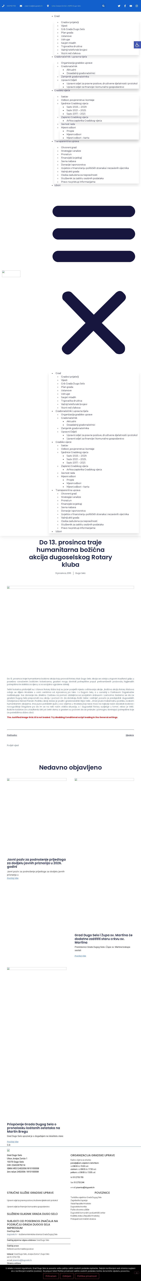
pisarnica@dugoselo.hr (22, 1260)
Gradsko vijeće (62, 90)
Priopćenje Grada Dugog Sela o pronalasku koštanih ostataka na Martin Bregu (33, 1128)
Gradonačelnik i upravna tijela (70, 56)
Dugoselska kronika (78, 1207)
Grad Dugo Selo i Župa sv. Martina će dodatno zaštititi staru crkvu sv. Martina (103, 939)
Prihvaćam (51, 1276)
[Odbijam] (136, 1273)
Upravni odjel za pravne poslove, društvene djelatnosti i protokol (32, 1200)
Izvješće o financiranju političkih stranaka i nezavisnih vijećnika (95, 168)
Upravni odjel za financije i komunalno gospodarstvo (95, 87)
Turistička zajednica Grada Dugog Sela (85, 1197)
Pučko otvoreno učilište (79, 1210)
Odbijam (67, 1276)
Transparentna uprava (66, 141)
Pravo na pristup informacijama (78, 182)
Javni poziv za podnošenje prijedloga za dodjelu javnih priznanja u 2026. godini (36, 863)
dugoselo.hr (12, 1234)
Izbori (57, 185)
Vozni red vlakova (70, 53)
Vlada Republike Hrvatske (80, 1203)
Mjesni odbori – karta (78, 138)
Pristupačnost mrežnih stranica (83, 1219)
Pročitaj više (12, 878)
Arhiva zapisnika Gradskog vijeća (84, 120)
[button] (103, 6)
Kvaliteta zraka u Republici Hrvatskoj (84, 1216)
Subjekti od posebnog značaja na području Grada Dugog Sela (32, 1222)
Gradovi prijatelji (70, 22)
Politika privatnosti (87, 1276)
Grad (57, 16)
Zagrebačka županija (78, 1200)
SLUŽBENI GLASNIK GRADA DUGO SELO (32, 1214)
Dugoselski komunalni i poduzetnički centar (87, 1213)
